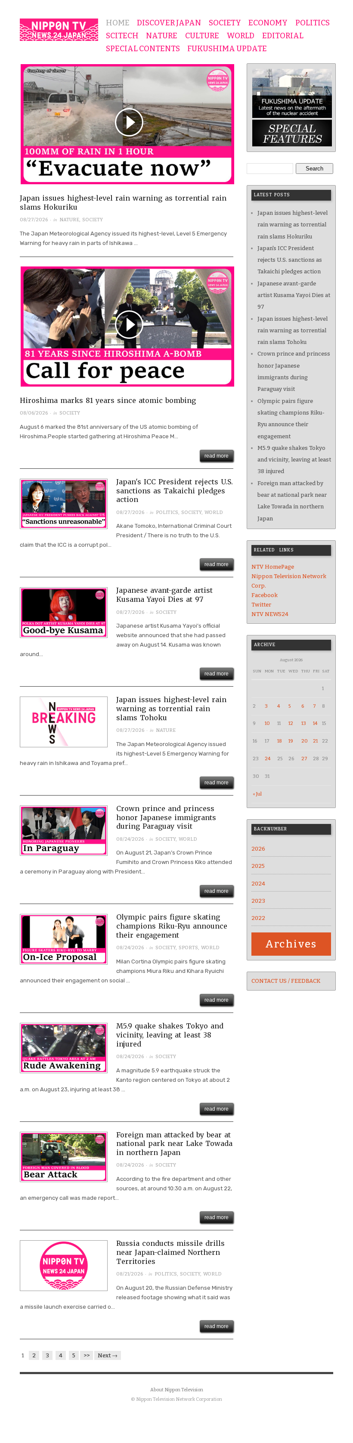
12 (290, 723)
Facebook (264, 595)
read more (216, 456)
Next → (108, 1355)
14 (315, 723)
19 (290, 741)
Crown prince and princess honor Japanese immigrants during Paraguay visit (166, 817)
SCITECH (122, 36)
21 (315, 741)
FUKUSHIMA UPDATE (227, 49)
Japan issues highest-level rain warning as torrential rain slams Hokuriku (292, 225)
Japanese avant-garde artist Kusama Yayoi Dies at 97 (164, 595)
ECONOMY (268, 23)
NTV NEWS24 (269, 614)
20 (304, 741)
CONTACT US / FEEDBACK (285, 981)
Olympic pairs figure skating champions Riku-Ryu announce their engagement (171, 926)
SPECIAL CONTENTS (143, 49)
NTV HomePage (272, 567)
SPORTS (188, 948)
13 (303, 723)
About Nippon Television (176, 1390)
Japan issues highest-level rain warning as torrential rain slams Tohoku (171, 708)
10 (267, 723)
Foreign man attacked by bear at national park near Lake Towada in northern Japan (174, 1143)
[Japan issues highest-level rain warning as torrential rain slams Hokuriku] (127, 128)
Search (314, 168)
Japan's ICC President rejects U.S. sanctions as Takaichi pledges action (174, 490)
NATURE (161, 36)
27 (304, 759)
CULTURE (202, 36)
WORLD (240, 36)
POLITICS (312, 23)
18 (279, 741)
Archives (291, 944)
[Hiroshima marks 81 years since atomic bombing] (127, 330)
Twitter (261, 604)
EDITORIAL (282, 36)
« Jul (257, 794)
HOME (118, 23)
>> (87, 1355)
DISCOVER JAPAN (169, 23)
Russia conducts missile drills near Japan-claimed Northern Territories (170, 1252)
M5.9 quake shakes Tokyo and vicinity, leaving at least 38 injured (169, 1035)
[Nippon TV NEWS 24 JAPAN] (59, 28)
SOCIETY (225, 23)
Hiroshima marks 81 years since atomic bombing (108, 400)
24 (267, 759)
